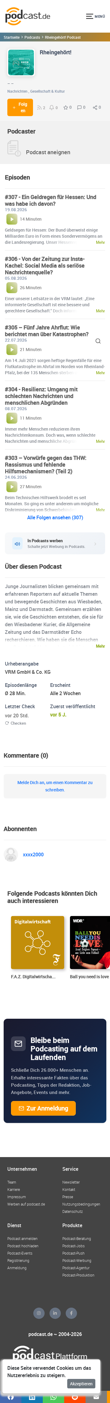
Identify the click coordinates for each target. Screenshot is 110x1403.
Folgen (23, 107)
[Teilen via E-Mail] (96, 1397)
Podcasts (32, 37)
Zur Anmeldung (47, 1108)
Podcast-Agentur (76, 1267)
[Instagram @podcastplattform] (39, 1313)
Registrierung (18, 1260)
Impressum (16, 1196)
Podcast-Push (73, 1253)
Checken (18, 723)
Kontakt (68, 1189)
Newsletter (71, 1182)
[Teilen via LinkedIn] (32, 1397)
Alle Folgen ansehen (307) (55, 517)
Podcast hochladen (22, 1245)
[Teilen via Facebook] (10, 1397)
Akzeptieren (81, 1384)
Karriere (13, 1189)
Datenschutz (72, 1211)
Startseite (12, 37)
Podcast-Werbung (76, 1260)
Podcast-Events (19, 1253)
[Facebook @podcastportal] (71, 1313)
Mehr (100, 646)
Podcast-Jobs (73, 1245)
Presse (67, 1196)
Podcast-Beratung (76, 1238)
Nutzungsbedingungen (81, 1204)
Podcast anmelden (22, 1238)
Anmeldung (17, 1267)
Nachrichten (17, 91)
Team (11, 1182)
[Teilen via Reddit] (75, 1397)
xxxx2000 (33, 854)
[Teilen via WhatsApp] (53, 1397)
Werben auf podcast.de (26, 1204)
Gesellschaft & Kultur (47, 91)
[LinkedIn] (55, 1313)
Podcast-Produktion (78, 1275)
